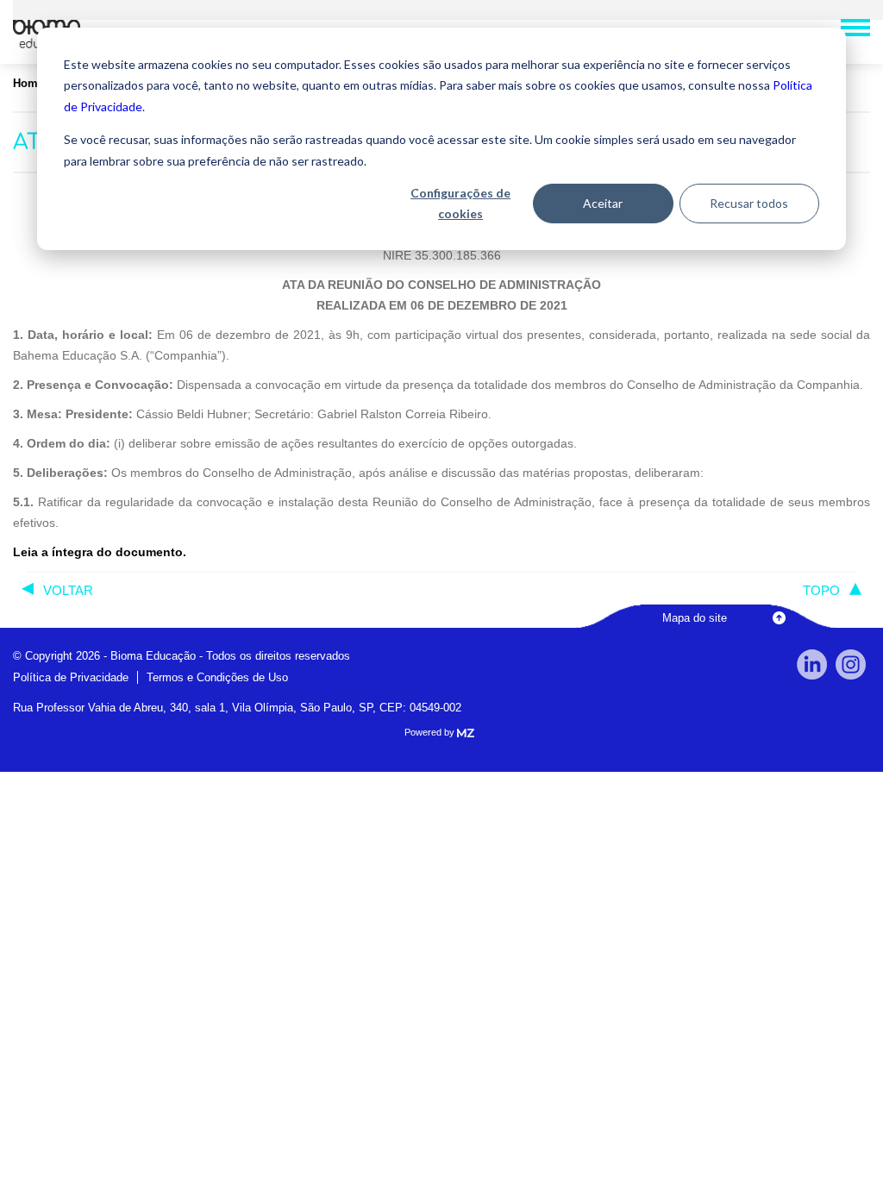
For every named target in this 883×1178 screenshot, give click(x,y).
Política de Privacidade (70, 677)
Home (28, 83)
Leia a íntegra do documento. (99, 552)
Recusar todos (749, 203)
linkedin (812, 664)
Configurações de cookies (460, 203)
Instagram (851, 664)
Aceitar (603, 203)
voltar (68, 590)
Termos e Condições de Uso (217, 677)
